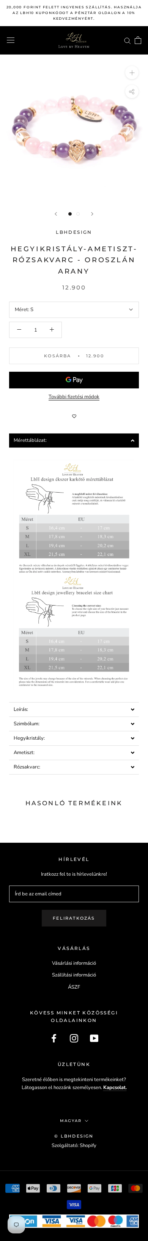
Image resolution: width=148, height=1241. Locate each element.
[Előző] (56, 214)
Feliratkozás (74, 918)
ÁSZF (74, 987)
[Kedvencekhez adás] (74, 416)
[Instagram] (74, 1038)
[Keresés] (127, 40)
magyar (71, 1120)
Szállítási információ (74, 975)
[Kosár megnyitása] (138, 40)
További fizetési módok (74, 396)
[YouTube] (94, 1038)
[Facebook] (54, 1038)
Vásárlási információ (74, 963)
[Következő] (92, 214)
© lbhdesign (73, 1136)
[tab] (74, 440)
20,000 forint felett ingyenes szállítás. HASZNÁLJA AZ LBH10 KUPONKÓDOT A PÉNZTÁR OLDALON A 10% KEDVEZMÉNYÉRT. (74, 12)
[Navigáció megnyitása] (10, 40)
